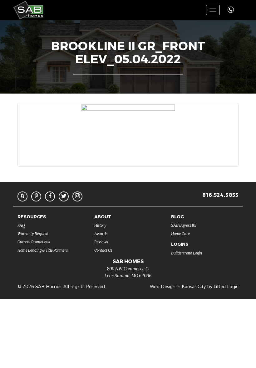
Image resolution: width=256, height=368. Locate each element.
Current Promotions (33, 241)
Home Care (180, 233)
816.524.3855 (220, 195)
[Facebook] (50, 196)
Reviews (101, 241)
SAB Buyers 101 (183, 225)
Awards (100, 233)
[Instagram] (77, 196)
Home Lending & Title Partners (42, 250)
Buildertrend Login (186, 252)
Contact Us (103, 250)
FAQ (21, 225)
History (100, 225)
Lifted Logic (226, 286)
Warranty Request (32, 233)
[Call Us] (231, 6)
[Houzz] (22, 196)
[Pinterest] (36, 196)
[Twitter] (64, 196)
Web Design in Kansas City (178, 286)
